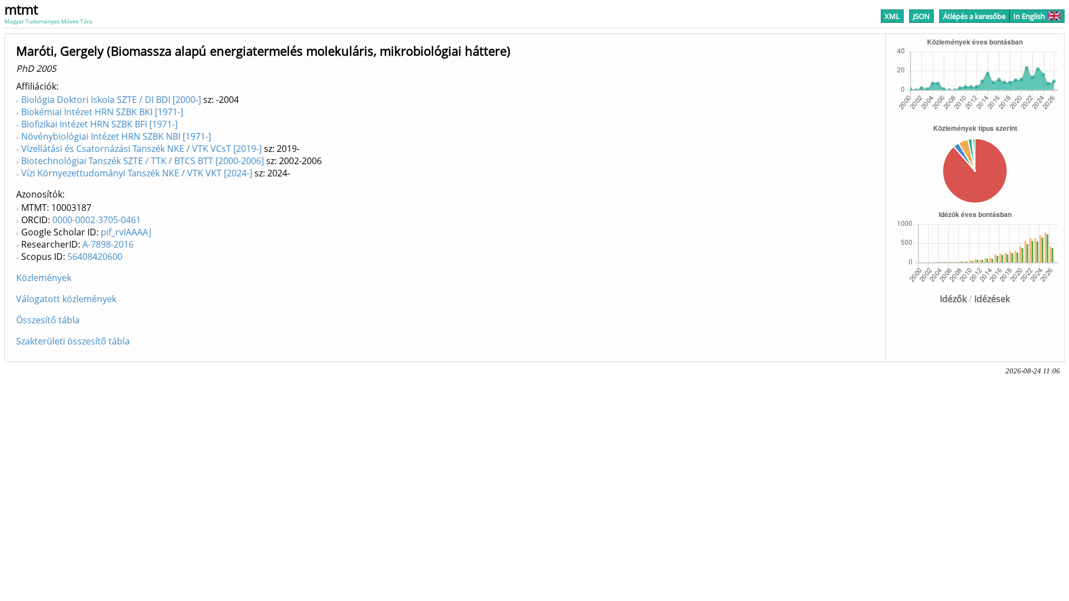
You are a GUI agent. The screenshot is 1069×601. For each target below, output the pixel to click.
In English (1029, 16)
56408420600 (94, 256)
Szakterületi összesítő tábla (73, 341)
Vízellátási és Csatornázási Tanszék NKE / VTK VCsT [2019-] (141, 148)
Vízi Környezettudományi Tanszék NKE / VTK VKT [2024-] (136, 173)
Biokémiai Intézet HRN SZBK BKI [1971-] (102, 112)
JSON (921, 16)
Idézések (992, 299)
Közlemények (43, 278)
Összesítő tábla (48, 320)
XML (892, 16)
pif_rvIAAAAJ (126, 232)
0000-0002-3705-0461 (96, 220)
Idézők (953, 299)
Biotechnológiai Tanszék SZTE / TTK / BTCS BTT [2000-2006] (142, 161)
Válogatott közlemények (66, 299)
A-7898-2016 (108, 244)
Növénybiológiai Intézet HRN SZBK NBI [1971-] (116, 136)
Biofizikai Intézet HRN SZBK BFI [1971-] (99, 124)
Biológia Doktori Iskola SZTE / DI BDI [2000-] (111, 99)
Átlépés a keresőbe (974, 16)
